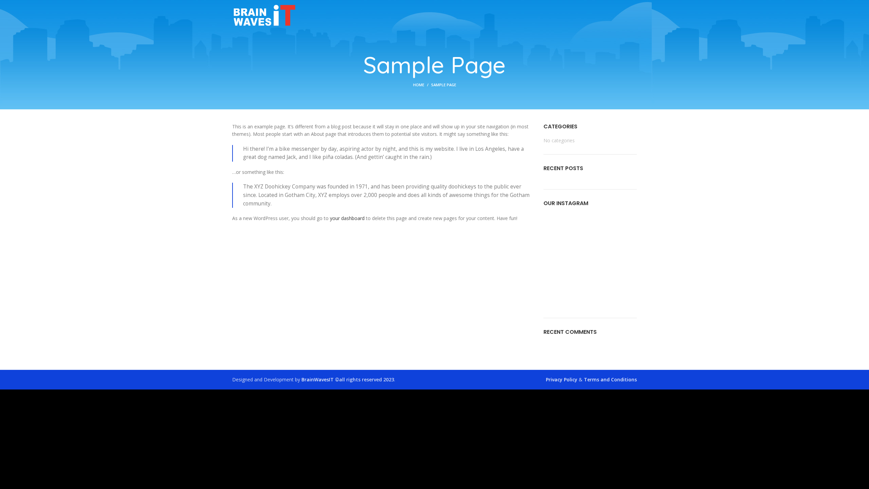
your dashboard (347, 218)
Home (418, 84)
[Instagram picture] (558, 229)
